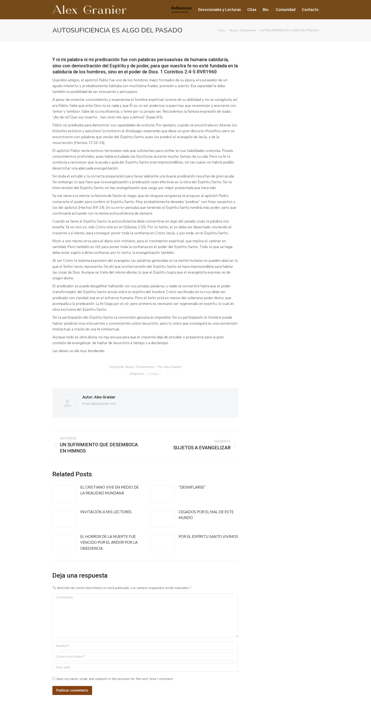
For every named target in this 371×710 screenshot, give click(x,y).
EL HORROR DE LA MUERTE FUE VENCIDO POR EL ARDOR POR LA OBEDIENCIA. (109, 542)
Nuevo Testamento (139, 367)
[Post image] (64, 494)
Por (169, 367)
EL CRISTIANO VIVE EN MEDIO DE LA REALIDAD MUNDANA (109, 490)
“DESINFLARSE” (192, 487)
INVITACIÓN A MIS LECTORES (106, 512)
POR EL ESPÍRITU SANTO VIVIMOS (208, 536)
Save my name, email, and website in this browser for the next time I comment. (115, 679)
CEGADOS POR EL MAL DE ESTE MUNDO (206, 515)
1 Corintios (153, 374)
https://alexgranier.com (99, 403)
